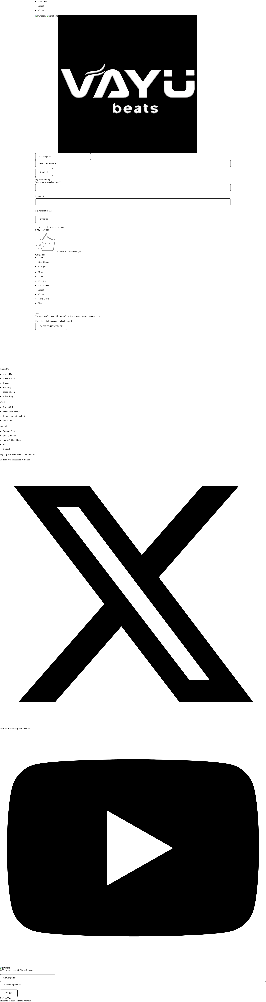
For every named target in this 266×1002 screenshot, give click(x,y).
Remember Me (45, 211)
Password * (40, 196)
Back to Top (5, 998)
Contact (41, 10)
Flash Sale (42, 1)
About (41, 6)
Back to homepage (51, 326)
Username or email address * (48, 182)
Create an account (56, 227)
